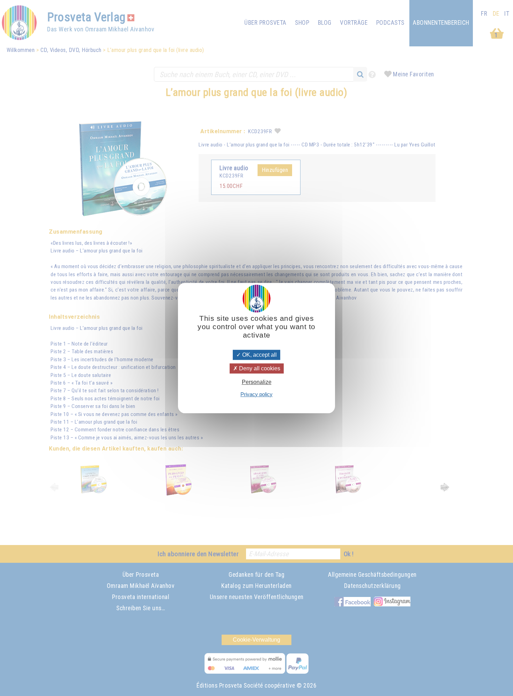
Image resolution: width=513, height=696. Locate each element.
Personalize (257, 382)
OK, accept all (259, 355)
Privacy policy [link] (256, 394)
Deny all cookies (259, 368)
